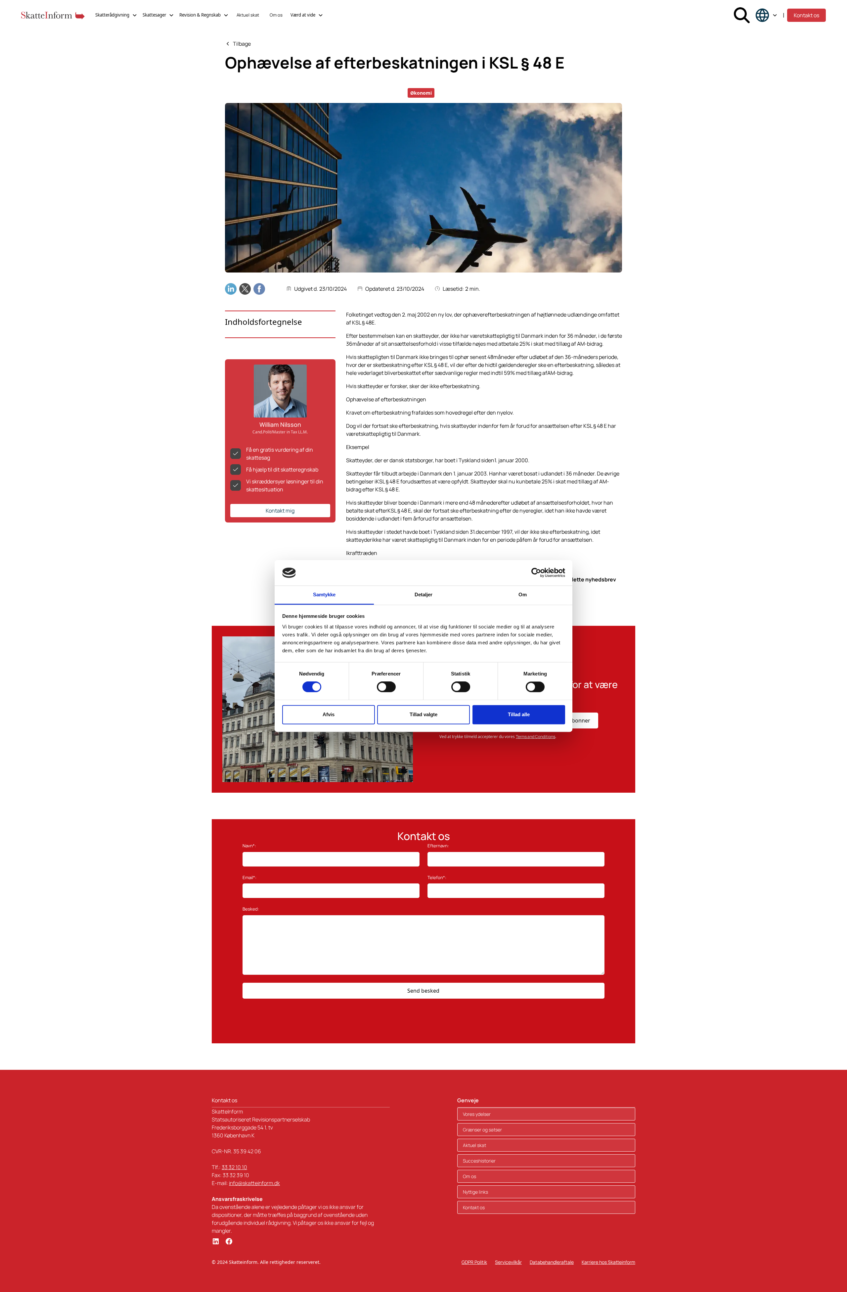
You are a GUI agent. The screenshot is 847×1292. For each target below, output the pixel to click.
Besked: (251, 909)
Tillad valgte (423, 714)
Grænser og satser (482, 1129)
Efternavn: (438, 846)
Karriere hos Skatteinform (608, 1262)
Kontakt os (806, 15)
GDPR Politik (474, 1262)
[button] (116, 15)
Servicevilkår (508, 1262)
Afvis (328, 714)
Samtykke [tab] (324, 594)
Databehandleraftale (552, 1262)
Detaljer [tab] (424, 594)
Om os (276, 15)
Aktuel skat (248, 15)
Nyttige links (475, 1192)
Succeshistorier (479, 1161)
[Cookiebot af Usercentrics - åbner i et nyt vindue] (536, 573)
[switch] (386, 687)
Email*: (249, 877)
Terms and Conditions (535, 736)
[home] (53, 15)
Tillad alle (519, 714)
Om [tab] (522, 594)
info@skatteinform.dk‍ (254, 1183)
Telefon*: (436, 877)
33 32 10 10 (234, 1167)
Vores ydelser (477, 1114)
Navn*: (249, 846)
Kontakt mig (280, 510)
